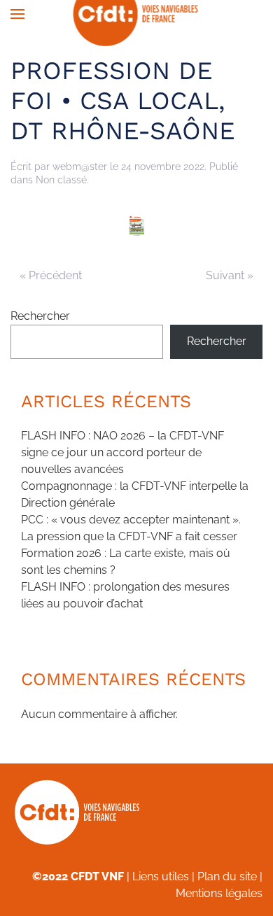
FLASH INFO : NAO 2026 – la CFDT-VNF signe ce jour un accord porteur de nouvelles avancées (122, 452)
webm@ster (79, 166)
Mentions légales (219, 893)
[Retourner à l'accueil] (136, 14)
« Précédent (51, 275)
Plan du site (227, 876)
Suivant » (229, 275)
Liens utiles (160, 876)
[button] (17, 14)
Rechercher (40, 316)
